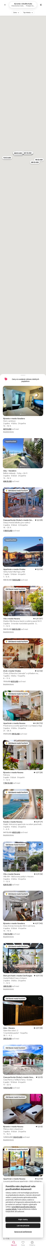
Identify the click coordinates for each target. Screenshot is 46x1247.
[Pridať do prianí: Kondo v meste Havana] (40, 792)
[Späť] (5, 4)
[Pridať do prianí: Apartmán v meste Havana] (40, 693)
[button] (7, 429)
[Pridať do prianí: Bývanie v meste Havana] (40, 743)
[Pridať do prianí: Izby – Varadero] (40, 441)
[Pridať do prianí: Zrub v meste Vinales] (40, 641)
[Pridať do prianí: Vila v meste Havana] (40, 589)
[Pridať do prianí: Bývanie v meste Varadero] (40, 389)
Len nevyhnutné (23, 1226)
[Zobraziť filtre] (40, 4)
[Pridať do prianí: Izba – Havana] (40, 998)
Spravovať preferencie (23, 1232)
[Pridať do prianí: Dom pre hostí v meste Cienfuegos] (40, 946)
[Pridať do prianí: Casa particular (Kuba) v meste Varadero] (40, 490)
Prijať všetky (23, 1219)
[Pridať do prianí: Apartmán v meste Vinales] (40, 540)
